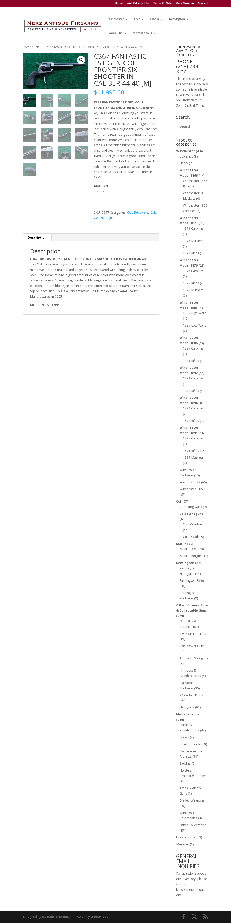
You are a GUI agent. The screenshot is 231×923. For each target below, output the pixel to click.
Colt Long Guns (191, 507)
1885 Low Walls (194, 325)
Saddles (185, 763)
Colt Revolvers (137, 212)
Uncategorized (186, 837)
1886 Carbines (193, 348)
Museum (182, 844)
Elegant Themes (55, 916)
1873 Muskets (193, 241)
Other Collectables (193, 825)
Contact (203, 3)
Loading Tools (190, 744)
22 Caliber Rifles (191, 695)
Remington (177, 19)
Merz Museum (185, 3)
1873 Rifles (191, 253)
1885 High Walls (194, 313)
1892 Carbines (193, 378)
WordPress (99, 916)
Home (119, 3)
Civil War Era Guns (193, 633)
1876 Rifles (191, 283)
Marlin (154, 19)
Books (184, 737)
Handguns (187, 707)
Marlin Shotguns (191, 556)
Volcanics (186, 156)
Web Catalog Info (138, 3)
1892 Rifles (191, 390)
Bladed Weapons (192, 800)
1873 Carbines (193, 228)
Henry (184, 163)
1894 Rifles (191, 420)
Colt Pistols (191, 537)
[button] (81, 60)
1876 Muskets (193, 290)
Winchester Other (192, 489)
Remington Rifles (192, 580)
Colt (137, 19)
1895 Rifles (191, 450)
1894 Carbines (193, 408)
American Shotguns (194, 658)
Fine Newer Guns (192, 646)
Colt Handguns (104, 217)
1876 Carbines (193, 271)
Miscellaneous (142, 33)
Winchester (116, 19)
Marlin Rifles (188, 549)
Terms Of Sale (162, 3)
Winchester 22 (190, 482)
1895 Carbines (193, 438)
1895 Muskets (193, 457)
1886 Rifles (191, 361)
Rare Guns (115, 33)
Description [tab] (37, 237)
